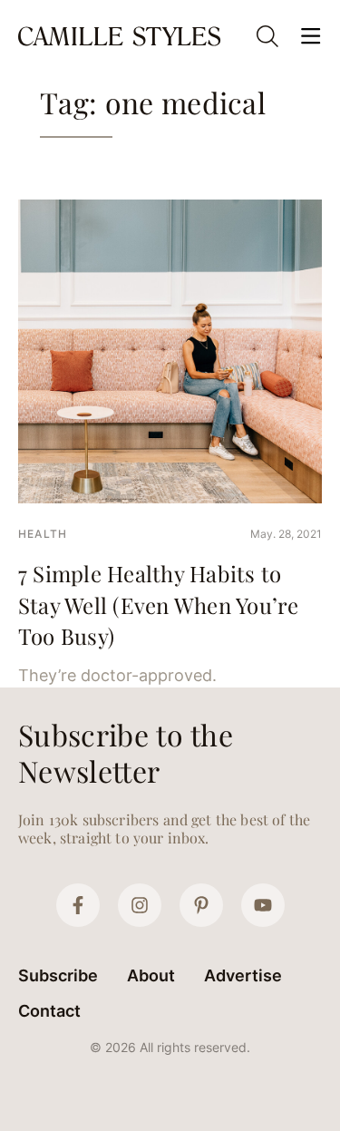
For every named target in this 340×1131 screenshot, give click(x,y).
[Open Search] (267, 36)
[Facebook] (78, 905)
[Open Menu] (311, 36)
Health (42, 534)
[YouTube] (263, 905)
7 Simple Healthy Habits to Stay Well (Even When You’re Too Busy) (158, 604)
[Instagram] (139, 905)
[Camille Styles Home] (121, 36)
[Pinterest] (201, 905)
